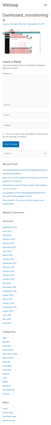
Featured (6, 362)
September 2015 (9, 307)
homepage (7, 366)
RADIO (5, 382)
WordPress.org (9, 420)
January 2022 (8, 259)
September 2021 (9, 263)
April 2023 (7, 235)
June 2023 (7, 231)
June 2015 (7, 315)
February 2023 (9, 239)
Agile (5, 338)
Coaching (7, 346)
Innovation (7, 370)
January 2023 (8, 243)
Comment (7, 74)
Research (7, 386)
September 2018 (9, 291)
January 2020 (8, 275)
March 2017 (8, 299)
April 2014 (7, 323)
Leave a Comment (10, 24)
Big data (6, 342)
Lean (5, 378)
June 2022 (7, 251)
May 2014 (7, 319)
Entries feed (8, 413)
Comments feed (9, 416)
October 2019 (8, 279)
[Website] (25, 126)
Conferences (8, 350)
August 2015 (8, 311)
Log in (5, 408)
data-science (8, 358)
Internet (6, 374)
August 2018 (8, 295)
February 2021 (9, 267)
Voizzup (10, 4)
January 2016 (8, 303)
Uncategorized (9, 390)
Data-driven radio (10, 354)
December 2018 (9, 287)
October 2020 (8, 271)
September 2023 (10, 227)
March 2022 (8, 255)
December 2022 (9, 247)
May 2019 (7, 283)
